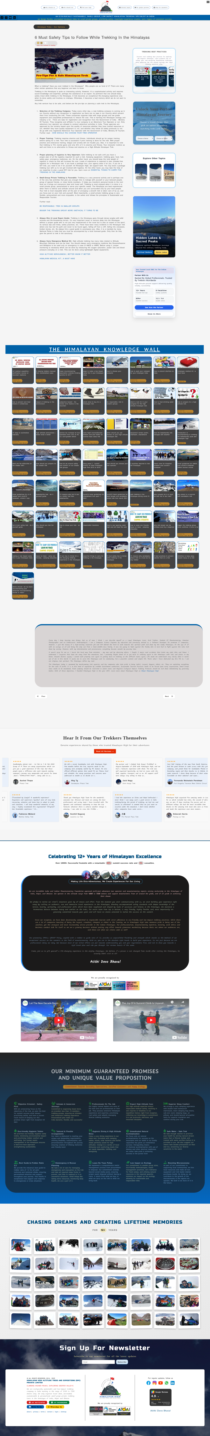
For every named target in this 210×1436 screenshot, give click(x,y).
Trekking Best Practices (137, 381)
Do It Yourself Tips (42, 504)
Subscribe (122, 1362)
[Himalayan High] (106, 7)
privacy (35, 1412)
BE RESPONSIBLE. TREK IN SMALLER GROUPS (59, 206)
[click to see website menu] (208, 2)
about (29, 1412)
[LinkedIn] (14, 18)
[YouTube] (11, 18)
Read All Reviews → (105, 751)
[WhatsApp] (167, 1383)
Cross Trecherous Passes (148, 247)
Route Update (16, 381)
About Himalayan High (150, 671)
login (56, 1412)
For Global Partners (143, 7)
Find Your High (86, 7)
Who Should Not (68, 7)
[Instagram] (6, 18)
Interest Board (125, 7)
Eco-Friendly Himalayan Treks (92, 535)
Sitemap (63, 1412)
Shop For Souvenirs (161, 7)
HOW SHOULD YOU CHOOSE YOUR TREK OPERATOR (74, 133)
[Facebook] (2, 18)
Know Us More (154, 314)
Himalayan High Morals (90, 381)
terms (43, 1412)
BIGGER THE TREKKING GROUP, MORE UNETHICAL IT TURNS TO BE (69, 210)
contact (49, 1412)
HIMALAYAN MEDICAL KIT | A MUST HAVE (57, 258)
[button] (38, 42)
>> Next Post (169, 696)
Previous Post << (41, 696)
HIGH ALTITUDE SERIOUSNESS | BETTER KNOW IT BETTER (65, 254)
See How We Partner (154, 307)
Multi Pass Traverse (145, 252)
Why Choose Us (50, 7)
